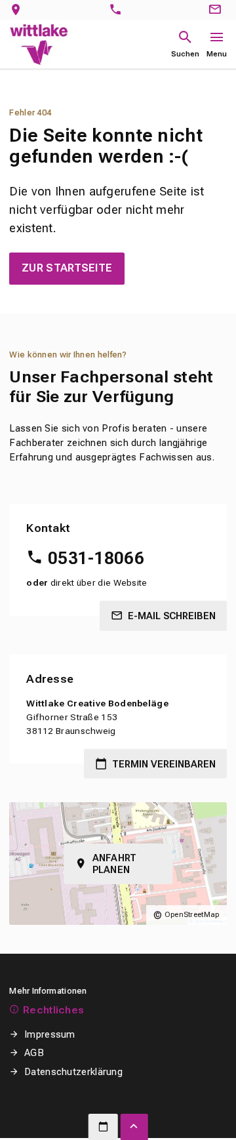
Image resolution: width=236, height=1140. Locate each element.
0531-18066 (96, 558)
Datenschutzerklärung (73, 1072)
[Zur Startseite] (38, 44)
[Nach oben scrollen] (134, 1127)
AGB (34, 1053)
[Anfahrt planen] (18, 10)
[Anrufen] (118, 10)
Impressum (49, 1034)
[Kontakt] (217, 10)
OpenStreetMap (192, 914)
